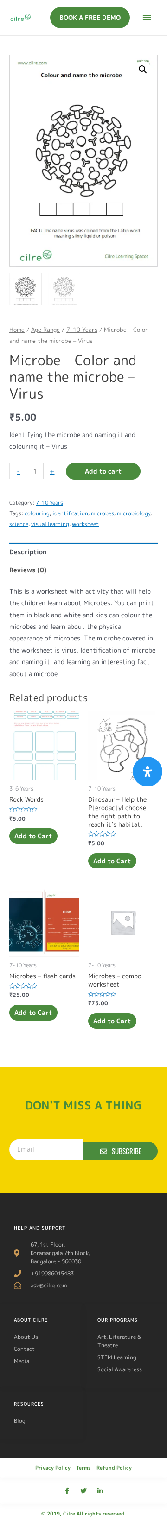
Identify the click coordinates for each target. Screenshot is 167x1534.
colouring (37, 513)
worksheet (85, 524)
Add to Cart (33, 835)
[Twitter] (83, 1490)
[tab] (83, 552)
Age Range (45, 329)
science (18, 524)
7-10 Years (81, 329)
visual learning (50, 524)
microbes (102, 513)
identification (70, 513)
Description (27, 551)
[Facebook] (66, 1490)
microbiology (133, 513)
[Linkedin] (100, 1490)
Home (17, 329)
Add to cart (103, 471)
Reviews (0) (28, 569)
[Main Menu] (147, 17)
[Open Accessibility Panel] (147, 771)
